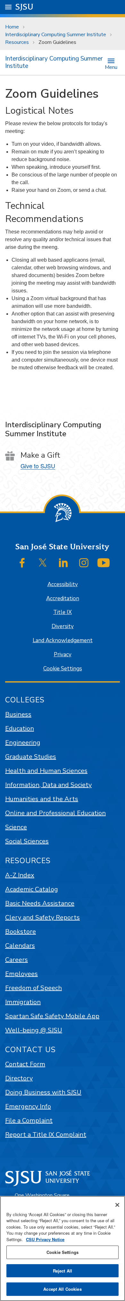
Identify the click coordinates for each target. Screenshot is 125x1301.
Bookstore (20, 931)
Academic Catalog (31, 889)
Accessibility (62, 584)
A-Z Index (19, 875)
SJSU (24, 7)
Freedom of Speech (33, 988)
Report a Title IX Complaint (45, 1134)
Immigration (23, 1002)
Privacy (62, 654)
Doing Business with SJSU (43, 1092)
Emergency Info (28, 1106)
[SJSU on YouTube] (103, 562)
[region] (62, 1248)
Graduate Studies (30, 756)
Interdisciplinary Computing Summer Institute (55, 34)
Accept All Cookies (62, 1289)
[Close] (117, 1205)
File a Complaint (29, 1120)
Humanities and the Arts (41, 799)
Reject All (62, 1271)
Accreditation (62, 598)
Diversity (63, 626)
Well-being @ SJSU (33, 1030)
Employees (21, 974)
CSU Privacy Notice (45, 1239)
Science (16, 827)
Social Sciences (27, 841)
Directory (19, 1078)
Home (12, 26)
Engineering (22, 742)
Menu (111, 67)
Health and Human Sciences (46, 770)
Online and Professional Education (55, 813)
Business (18, 714)
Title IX (62, 612)
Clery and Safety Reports (42, 917)
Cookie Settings (62, 668)
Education (19, 728)
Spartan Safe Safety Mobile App (52, 1016)
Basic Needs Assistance (39, 903)
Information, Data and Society (48, 785)
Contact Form (25, 1064)
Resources (17, 42)
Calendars (20, 945)
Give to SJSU (38, 466)
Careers (16, 959)
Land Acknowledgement (63, 640)
